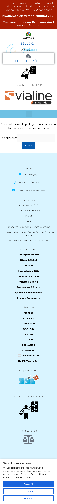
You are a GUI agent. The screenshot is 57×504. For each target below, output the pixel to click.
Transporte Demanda (28, 210)
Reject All (28, 498)
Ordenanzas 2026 (28, 205)
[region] (28, 481)
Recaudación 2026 (28, 271)
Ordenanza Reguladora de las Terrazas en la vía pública (28, 233)
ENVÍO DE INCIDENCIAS (28, 84)
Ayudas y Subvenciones (28, 292)
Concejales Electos (28, 254)
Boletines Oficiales (28, 276)
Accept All (28, 484)
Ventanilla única (28, 282)
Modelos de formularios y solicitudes (28, 240)
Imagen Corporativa (28, 298)
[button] (29, 114)
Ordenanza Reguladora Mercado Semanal (28, 227)
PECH (28, 221)
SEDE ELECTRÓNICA (28, 61)
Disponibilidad (28, 260)
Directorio (28, 265)
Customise (28, 491)
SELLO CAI (28, 43)
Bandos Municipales (28, 287)
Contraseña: (9, 137)
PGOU (28, 216)
